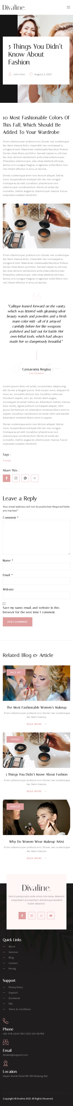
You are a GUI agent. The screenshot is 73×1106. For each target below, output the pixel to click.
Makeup (15, 806)
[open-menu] (68, 7)
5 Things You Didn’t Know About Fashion (37, 774)
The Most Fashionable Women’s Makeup (37, 707)
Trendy (15, 739)
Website (8, 589)
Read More (34, 724)
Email (8, 575)
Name (8, 560)
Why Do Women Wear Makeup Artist (36, 842)
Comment (11, 517)
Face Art (16, 672)
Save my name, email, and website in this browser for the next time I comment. (31, 610)
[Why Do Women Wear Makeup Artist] (36, 817)
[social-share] (6, 478)
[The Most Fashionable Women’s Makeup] (36, 683)
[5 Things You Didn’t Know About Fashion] (36, 750)
